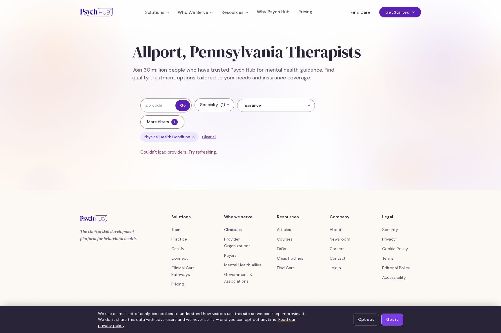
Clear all (209, 136)
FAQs (281, 248)
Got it (392, 319)
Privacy (389, 239)
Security (390, 229)
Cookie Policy (395, 248)
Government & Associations (238, 278)
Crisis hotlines (290, 258)
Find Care (360, 12)
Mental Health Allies (242, 265)
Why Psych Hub (273, 12)
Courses (285, 239)
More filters (161, 121)
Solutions (154, 12)
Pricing (305, 12)
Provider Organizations (237, 242)
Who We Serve (193, 12)
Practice (179, 239)
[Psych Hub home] (96, 12)
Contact (338, 258)
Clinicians (233, 229)
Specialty (214, 104)
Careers (337, 248)
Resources (233, 12)
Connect (179, 258)
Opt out (366, 319)
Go (183, 105)
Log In (335, 267)
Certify (177, 248)
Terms (388, 258)
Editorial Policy (396, 267)
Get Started (397, 12)
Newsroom (340, 239)
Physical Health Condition (169, 136)
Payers (230, 255)
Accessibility (394, 277)
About (336, 229)
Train (175, 229)
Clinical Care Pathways (183, 271)
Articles (284, 229)
